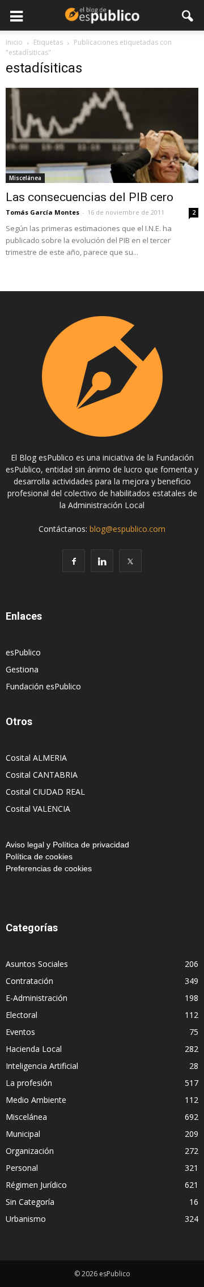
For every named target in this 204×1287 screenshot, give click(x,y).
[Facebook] (73, 560)
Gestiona (22, 669)
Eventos (20, 1031)
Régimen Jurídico (36, 1184)
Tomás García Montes (42, 212)
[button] (188, 15)
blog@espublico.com (127, 528)
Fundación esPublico (43, 686)
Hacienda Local (34, 1048)
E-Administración (36, 997)
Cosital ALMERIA (36, 757)
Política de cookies (39, 856)
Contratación (29, 980)
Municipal (23, 1133)
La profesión (29, 1082)
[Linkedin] (102, 560)
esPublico (23, 652)
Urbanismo (26, 1218)
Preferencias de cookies (49, 868)
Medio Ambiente (36, 1099)
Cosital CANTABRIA (42, 774)
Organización (30, 1150)
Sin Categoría (30, 1201)
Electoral (21, 1014)
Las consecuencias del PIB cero (89, 197)
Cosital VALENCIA (38, 808)
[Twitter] (130, 560)
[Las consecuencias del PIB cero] (102, 135)
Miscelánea (25, 178)
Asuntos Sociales (37, 963)
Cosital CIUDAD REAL (45, 791)
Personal (22, 1167)
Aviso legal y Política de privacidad (67, 844)
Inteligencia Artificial (42, 1065)
